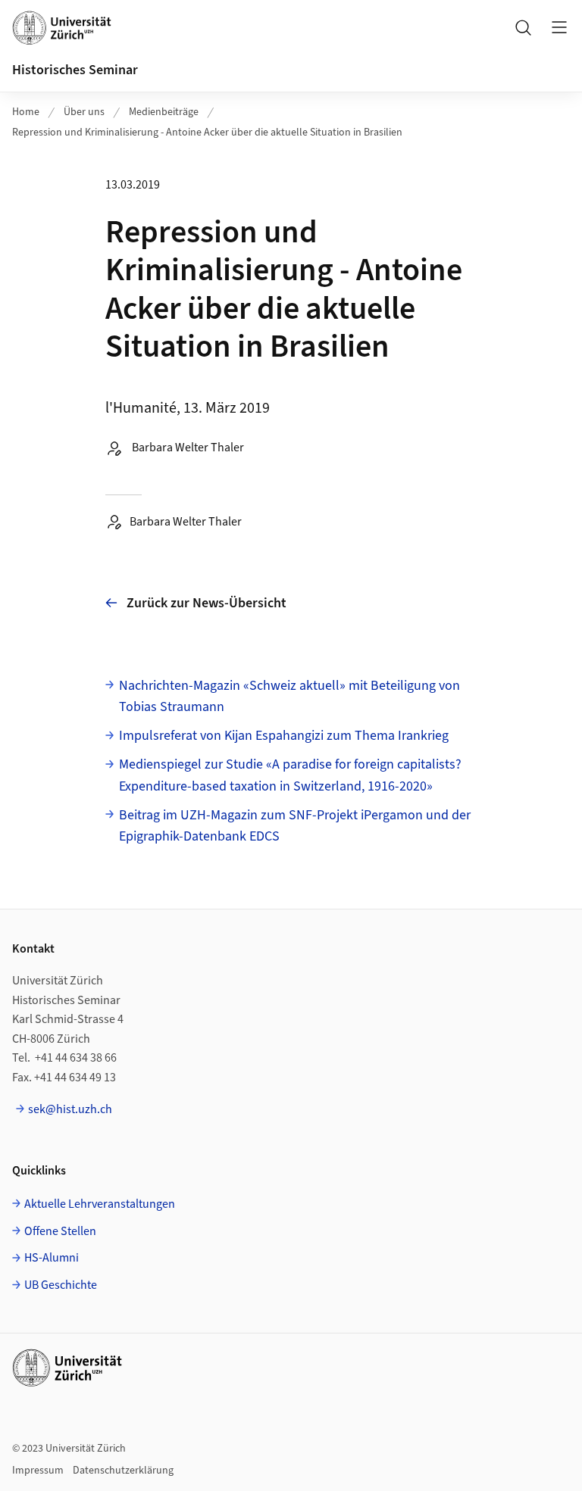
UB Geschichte (60, 1285)
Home (25, 112)
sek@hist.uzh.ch (70, 1109)
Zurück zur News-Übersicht (206, 603)
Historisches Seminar (75, 70)
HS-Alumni (51, 1257)
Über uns (84, 112)
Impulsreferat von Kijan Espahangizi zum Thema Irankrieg (284, 735)
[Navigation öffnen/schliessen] (559, 27)
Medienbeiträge (164, 112)
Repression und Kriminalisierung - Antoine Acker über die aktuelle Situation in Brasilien (207, 132)
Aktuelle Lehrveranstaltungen (99, 1204)
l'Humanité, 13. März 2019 (187, 408)
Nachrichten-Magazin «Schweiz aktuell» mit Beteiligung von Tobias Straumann (289, 696)
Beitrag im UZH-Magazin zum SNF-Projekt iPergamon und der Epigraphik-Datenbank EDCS (295, 826)
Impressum (38, 1470)
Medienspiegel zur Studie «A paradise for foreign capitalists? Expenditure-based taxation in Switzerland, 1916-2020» (290, 775)
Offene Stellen (60, 1231)
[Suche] (523, 27)
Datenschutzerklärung (123, 1470)
